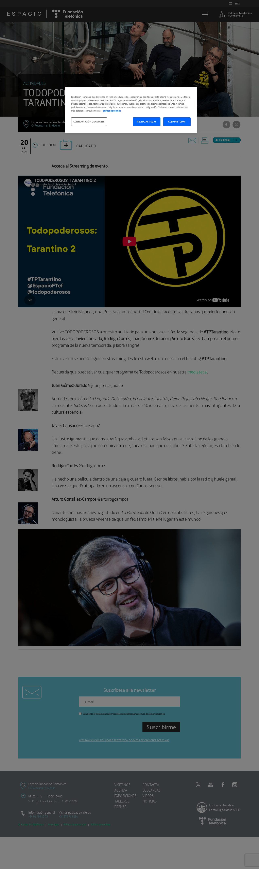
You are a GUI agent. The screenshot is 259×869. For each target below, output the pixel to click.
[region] (131, 110)
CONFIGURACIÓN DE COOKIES (89, 121)
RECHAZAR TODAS (146, 121)
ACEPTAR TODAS (177, 121)
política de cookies (112, 110)
